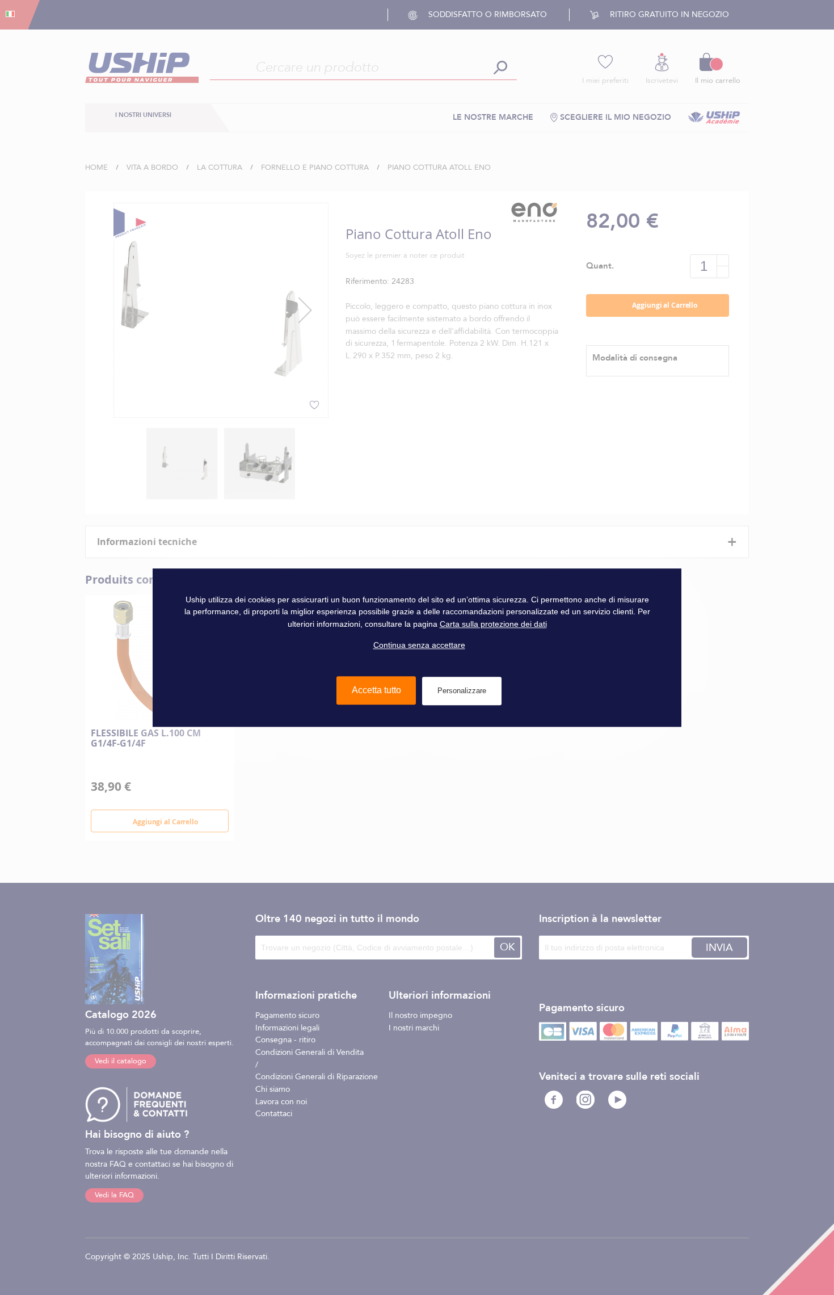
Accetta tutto (376, 690)
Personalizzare (461, 690)
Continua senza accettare (419, 644)
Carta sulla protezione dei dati (493, 623)
